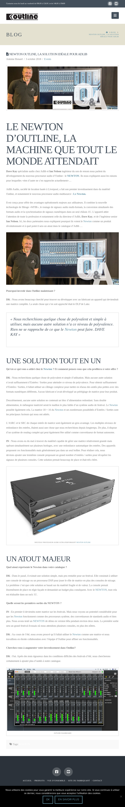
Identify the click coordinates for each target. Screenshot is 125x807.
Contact (97, 781)
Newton (87, 221)
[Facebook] (110, 3)
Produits (40, 781)
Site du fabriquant (79, 781)
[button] (115, 15)
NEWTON (73, 175)
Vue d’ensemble (56, 781)
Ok (48, 799)
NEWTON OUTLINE (83, 542)
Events (47, 59)
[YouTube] (116, 3)
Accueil (27, 781)
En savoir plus (68, 799)
